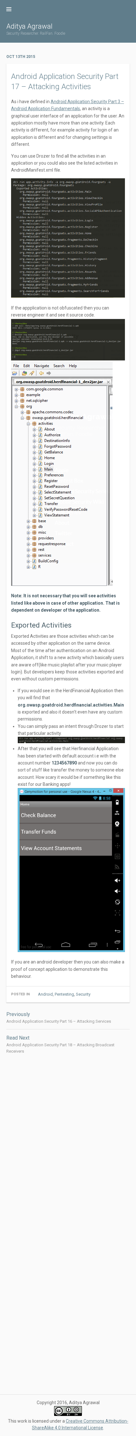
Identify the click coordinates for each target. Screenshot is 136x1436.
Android (45, 994)
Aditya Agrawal (29, 26)
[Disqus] (68, 1141)
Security (83, 994)
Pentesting (64, 994)
